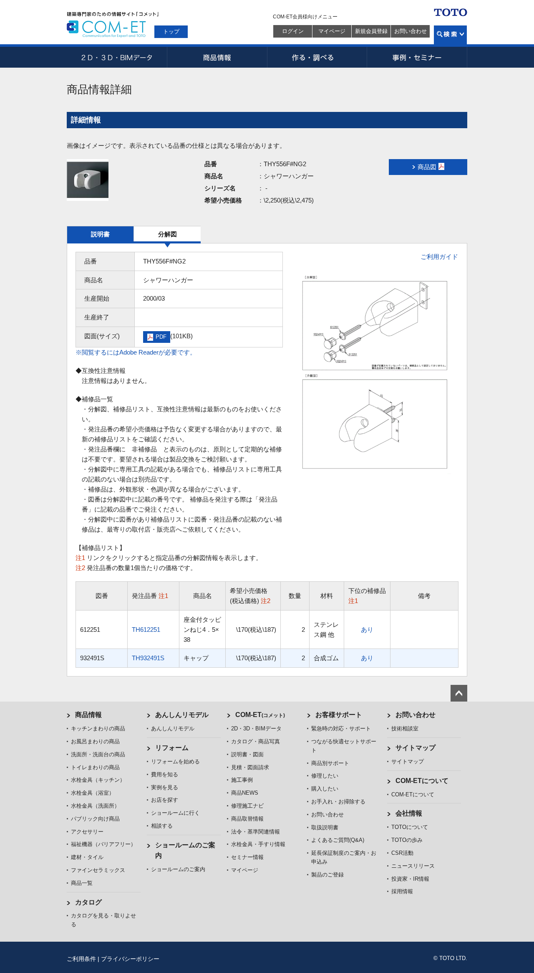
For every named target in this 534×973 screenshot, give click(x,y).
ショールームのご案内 (178, 869)
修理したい (324, 776)
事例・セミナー (417, 57)
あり (367, 629)
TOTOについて (409, 827)
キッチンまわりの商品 (98, 728)
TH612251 (146, 629)
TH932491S (148, 657)
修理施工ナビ (247, 806)
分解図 (167, 234)
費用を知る (164, 774)
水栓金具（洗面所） (95, 806)
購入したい (324, 788)
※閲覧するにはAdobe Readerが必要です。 (136, 352)
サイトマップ (415, 747)
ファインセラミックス (98, 870)
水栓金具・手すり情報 (258, 844)
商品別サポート (330, 763)
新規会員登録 (371, 31)
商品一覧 (82, 883)
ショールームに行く (175, 813)
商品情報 (217, 57)
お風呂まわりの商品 (95, 741)
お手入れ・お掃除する (338, 801)
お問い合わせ (410, 31)
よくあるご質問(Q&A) (337, 840)
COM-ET (260, 714)
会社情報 (408, 813)
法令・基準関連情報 (255, 832)
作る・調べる (317, 57)
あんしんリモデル (182, 714)
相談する (162, 826)
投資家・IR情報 (410, 879)
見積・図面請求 (250, 767)
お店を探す (164, 800)
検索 (450, 34)
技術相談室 (404, 728)
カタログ (88, 902)
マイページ (331, 31)
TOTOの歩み (407, 840)
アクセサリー (87, 832)
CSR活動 (402, 853)
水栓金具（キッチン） (98, 780)
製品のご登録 (327, 875)
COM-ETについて (421, 780)
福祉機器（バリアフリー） (103, 844)
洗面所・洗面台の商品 (98, 754)
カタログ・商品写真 (255, 741)
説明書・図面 (247, 754)
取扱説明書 (324, 827)
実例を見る (164, 787)
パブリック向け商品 (95, 819)
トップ (171, 31)
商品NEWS (244, 793)
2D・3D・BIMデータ (117, 57)
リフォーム (172, 747)
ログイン (293, 31)
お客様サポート (338, 714)
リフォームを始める (175, 761)
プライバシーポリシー (130, 958)
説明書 (100, 234)
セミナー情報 (247, 857)
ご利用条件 (81, 958)
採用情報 (402, 891)
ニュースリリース (413, 866)
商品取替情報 (247, 819)
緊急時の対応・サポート (341, 728)
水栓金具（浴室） (92, 793)
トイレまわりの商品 (95, 767)
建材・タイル (87, 857)
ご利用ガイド (439, 256)
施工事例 (242, 780)
